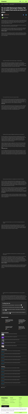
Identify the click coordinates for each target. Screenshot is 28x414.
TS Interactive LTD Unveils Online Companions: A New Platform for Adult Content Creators (13, 310)
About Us (20, 399)
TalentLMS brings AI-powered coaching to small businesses (11, 333)
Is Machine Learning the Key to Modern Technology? (10, 342)
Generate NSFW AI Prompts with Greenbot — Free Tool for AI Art (11, 305)
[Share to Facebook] (23, 14)
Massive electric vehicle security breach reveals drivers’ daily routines (12, 339)
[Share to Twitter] (24, 14)
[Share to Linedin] (26, 14)
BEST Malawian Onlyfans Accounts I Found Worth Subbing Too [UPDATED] (12, 359)
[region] (14, 410)
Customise (7, 412)
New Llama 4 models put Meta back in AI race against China (11, 336)
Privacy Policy (5, 404)
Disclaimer (20, 402)
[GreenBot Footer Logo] (4, 397)
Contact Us (20, 405)
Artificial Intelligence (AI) (13, 399)
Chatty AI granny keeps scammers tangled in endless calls (11, 345)
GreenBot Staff (6, 14)
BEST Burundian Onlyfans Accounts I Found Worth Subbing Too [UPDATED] (12, 362)
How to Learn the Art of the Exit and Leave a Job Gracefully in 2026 (11, 307)
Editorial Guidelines (12, 402)
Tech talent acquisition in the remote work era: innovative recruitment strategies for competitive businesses (13, 313)
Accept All (20, 412)
